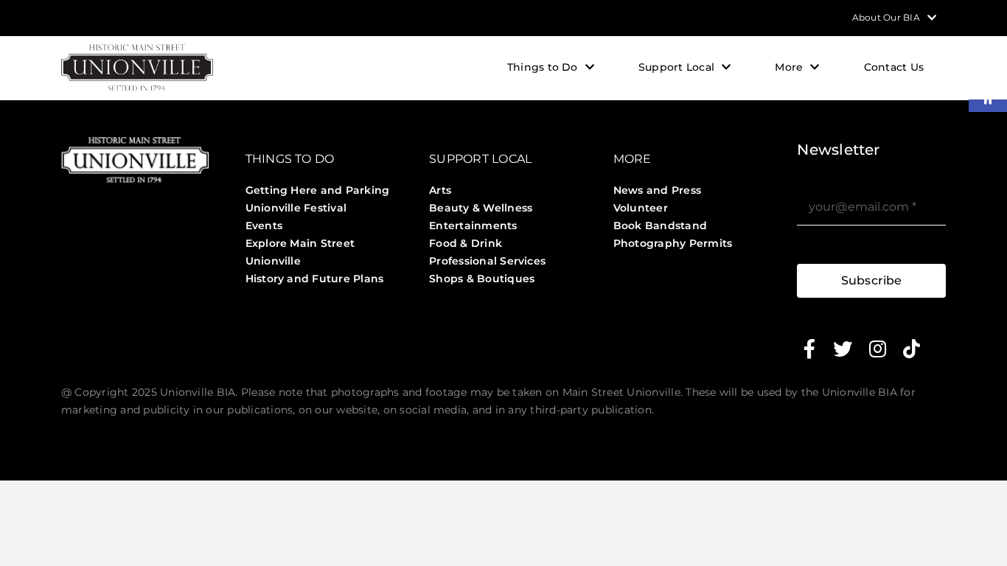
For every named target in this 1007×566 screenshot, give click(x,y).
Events (263, 225)
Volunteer (640, 207)
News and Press (657, 190)
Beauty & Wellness (480, 207)
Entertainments (473, 225)
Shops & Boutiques (481, 278)
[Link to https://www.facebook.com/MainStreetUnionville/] (809, 348)
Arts (440, 190)
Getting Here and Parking (317, 190)
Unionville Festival (296, 207)
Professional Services (487, 261)
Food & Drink (465, 243)
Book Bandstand (660, 225)
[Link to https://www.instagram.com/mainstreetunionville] (877, 348)
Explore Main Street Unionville (300, 252)
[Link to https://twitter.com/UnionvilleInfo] (842, 348)
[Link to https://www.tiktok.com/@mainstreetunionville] (911, 348)
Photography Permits (673, 243)
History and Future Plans (314, 278)
